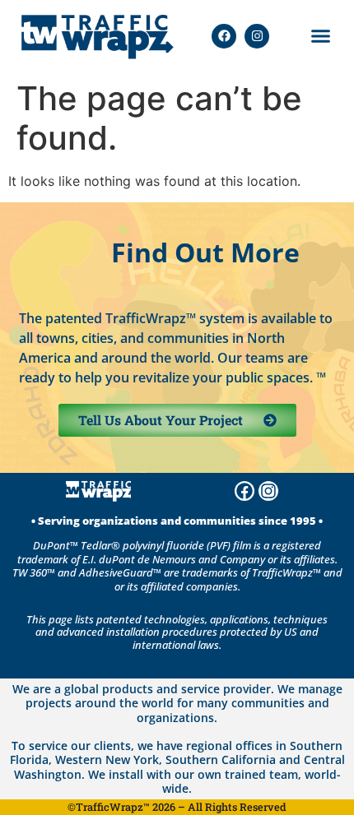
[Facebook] (224, 36)
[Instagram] (257, 36)
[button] (321, 36)
